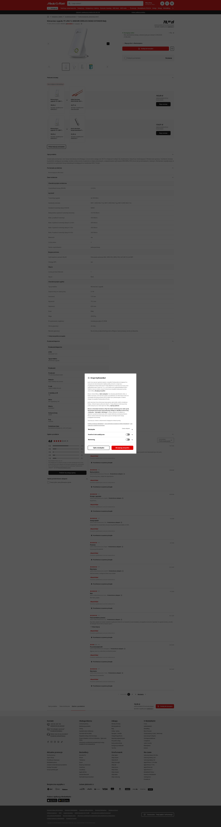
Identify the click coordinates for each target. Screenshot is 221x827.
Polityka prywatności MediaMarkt (96, 423)
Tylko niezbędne (98, 448)
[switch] (128, 434)
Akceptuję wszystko (122, 448)
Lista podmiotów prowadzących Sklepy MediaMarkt (117, 423)
